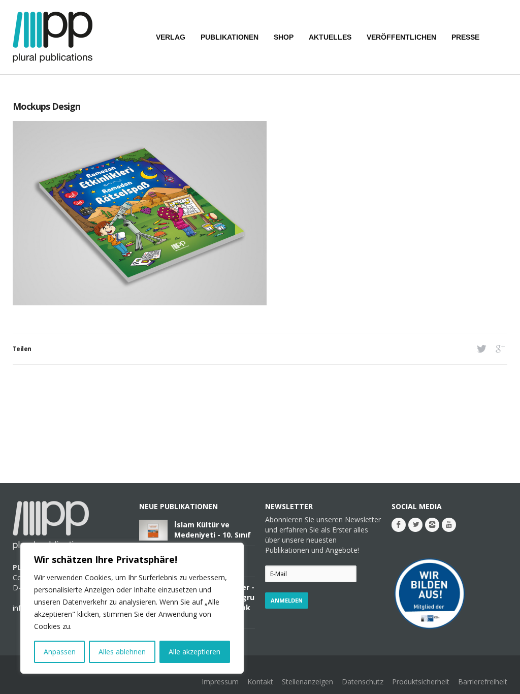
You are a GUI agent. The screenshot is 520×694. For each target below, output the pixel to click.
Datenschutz (362, 681)
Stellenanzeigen (307, 681)
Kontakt (260, 681)
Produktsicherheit (420, 681)
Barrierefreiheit (482, 681)
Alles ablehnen (122, 651)
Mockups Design (46, 106)
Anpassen (60, 651)
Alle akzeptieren (194, 651)
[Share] (481, 349)
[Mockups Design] (140, 302)
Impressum (220, 681)
